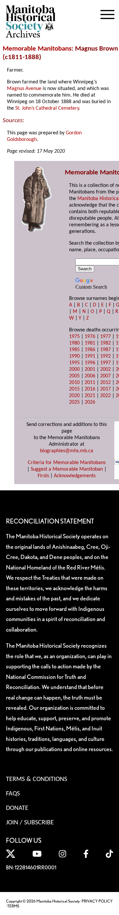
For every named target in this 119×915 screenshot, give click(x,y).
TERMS (13, 906)
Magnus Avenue (24, 88)
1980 (74, 343)
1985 (74, 349)
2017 (105, 389)
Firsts (43, 476)
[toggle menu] (107, 13)
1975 (74, 336)
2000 (74, 369)
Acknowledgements (75, 476)
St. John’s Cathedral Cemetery (47, 108)
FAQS (13, 794)
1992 (105, 356)
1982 (105, 343)
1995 (74, 363)
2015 (74, 389)
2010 (74, 382)
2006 (90, 376)
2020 (74, 395)
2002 (105, 369)
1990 (74, 356)
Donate (17, 808)
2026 (90, 402)
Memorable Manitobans (37, 48)
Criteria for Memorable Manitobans (66, 462)
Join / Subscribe (30, 822)
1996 (90, 363)
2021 (90, 395)
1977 (105, 336)
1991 (90, 356)
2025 (74, 402)
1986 (90, 349)
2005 (74, 376)
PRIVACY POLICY (97, 901)
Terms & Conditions (36, 779)
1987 (105, 349)
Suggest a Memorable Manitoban (67, 469)
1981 (90, 343)
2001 (90, 369)
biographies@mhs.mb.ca (66, 451)
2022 (105, 395)
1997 (105, 363)
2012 (105, 382)
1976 (90, 336)
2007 (105, 376)
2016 (90, 389)
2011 (90, 382)
